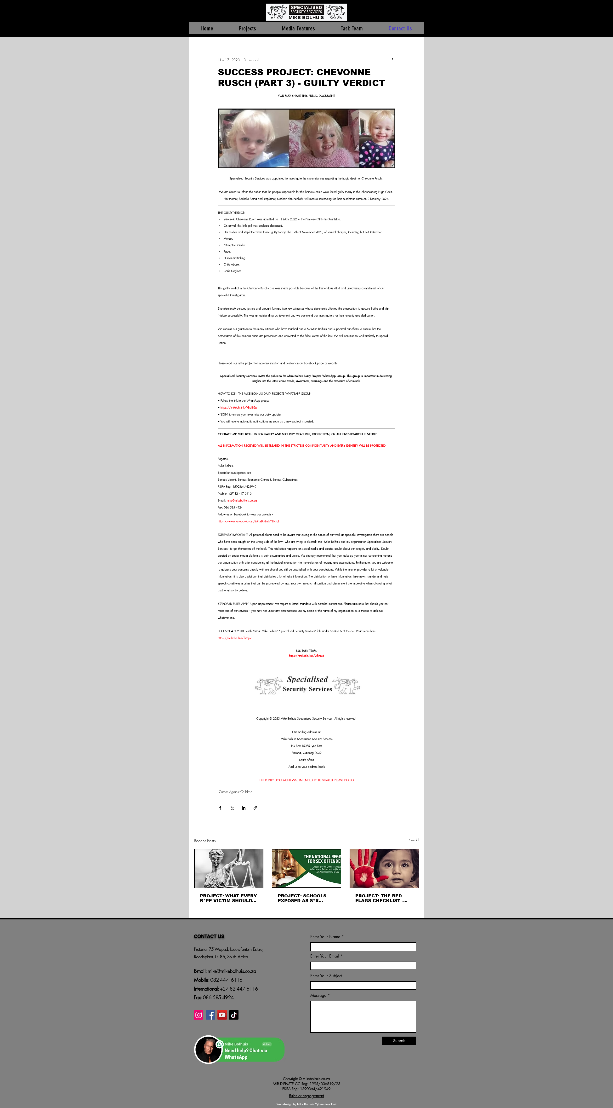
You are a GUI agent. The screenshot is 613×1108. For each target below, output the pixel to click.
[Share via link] (255, 808)
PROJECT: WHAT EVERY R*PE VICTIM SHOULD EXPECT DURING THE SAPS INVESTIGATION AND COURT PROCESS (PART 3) (228, 898)
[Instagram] (198, 1015)
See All (414, 840)
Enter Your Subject (326, 976)
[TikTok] (233, 1015)
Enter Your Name (325, 937)
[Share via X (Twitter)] (232, 808)
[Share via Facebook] (220, 808)
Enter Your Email (324, 956)
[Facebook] (210, 1015)
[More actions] (392, 60)
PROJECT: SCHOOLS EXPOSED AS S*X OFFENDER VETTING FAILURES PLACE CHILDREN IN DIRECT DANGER (303, 898)
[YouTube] (222, 1015)
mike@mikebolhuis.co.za (231, 971)
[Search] (419, 19)
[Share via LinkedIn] (243, 808)
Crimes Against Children (235, 791)
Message (318, 995)
